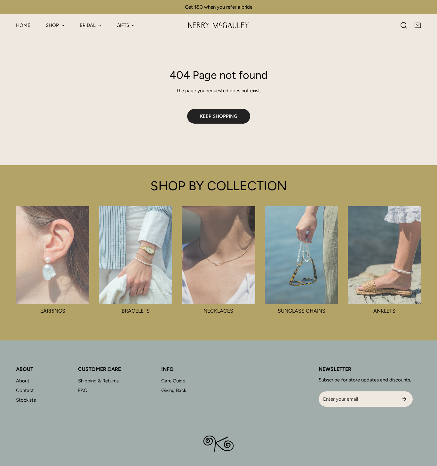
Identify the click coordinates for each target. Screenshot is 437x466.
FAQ (83, 390)
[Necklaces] (218, 255)
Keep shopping (218, 116)
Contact (25, 390)
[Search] (404, 25)
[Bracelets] (135, 255)
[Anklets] (384, 255)
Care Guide (173, 381)
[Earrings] (52, 255)
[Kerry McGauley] (218, 25)
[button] (418, 25)
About (22, 381)
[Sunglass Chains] (301, 255)
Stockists (26, 400)
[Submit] (404, 398)
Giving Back (173, 390)
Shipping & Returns (98, 381)
